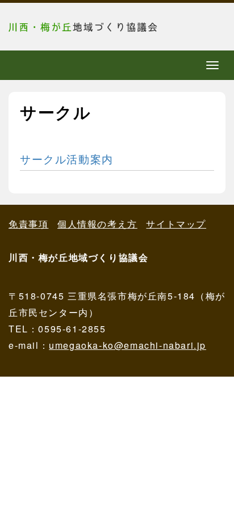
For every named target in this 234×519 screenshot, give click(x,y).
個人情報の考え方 (97, 223)
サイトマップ (176, 223)
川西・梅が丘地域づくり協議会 (94, 26)
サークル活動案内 (67, 158)
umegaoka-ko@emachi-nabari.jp (127, 345)
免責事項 (28, 223)
